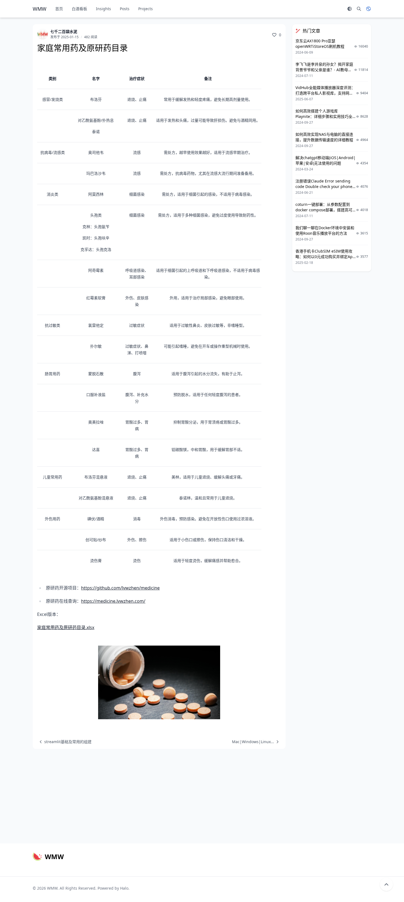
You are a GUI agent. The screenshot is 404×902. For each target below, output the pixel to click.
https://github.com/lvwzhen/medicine (120, 588)
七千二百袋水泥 (63, 31)
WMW (52, 888)
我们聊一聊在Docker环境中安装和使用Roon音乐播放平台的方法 (324, 230)
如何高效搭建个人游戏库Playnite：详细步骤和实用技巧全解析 (323, 116)
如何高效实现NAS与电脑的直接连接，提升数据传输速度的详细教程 (324, 137)
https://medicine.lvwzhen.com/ (113, 601)
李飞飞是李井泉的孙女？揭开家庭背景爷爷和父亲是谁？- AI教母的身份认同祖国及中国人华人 (324, 70)
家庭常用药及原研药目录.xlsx (65, 627)
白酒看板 (79, 8)
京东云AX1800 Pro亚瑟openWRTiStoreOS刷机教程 (319, 43)
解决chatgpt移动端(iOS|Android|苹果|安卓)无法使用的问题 (325, 160)
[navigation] (64, 742)
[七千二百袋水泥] (42, 34)
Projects (145, 8)
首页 (59, 8)
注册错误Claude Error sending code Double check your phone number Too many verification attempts (323, 189)
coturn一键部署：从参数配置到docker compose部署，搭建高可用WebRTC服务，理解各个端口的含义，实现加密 (324, 212)
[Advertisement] (202, 794)
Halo (124, 888)
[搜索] (358, 8)
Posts (124, 8)
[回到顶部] (386, 884)
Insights (103, 8)
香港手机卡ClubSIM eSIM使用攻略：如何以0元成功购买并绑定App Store (325, 256)
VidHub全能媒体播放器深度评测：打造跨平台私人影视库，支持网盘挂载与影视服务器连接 (325, 93)
